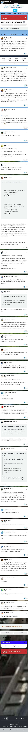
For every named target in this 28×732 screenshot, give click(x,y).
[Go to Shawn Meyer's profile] (2, 110)
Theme (11, 724)
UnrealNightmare (8, 421)
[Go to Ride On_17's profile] (2, 407)
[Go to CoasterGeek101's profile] (2, 68)
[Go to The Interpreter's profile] (2, 393)
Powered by (20, 726)
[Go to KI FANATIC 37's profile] (2, 547)
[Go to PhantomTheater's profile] (2, 164)
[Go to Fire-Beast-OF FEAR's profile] (2, 277)
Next (23, 34)
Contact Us (9, 722)
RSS (20, 722)
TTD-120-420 (7, 132)
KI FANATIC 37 (7, 546)
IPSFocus (16, 724)
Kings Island (16, 28)
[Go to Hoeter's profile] (2, 178)
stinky (5, 252)
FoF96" (5, 589)
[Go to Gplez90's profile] (2, 350)
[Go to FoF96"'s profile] (2, 590)
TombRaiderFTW (8, 37)
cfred (5, 520)
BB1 (5, 291)
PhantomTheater (8, 164)
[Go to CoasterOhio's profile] (2, 320)
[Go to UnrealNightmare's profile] (2, 422)
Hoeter (5, 177)
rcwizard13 (6, 488)
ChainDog (6, 612)
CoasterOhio (7, 319)
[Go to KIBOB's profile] (2, 146)
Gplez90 (6, 349)
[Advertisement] (14, 670)
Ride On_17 (6, 406)
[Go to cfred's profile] (2, 521)
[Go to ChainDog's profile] (2, 613)
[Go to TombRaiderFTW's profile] (2, 38)
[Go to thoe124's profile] (2, 336)
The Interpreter (7, 392)
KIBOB (5, 145)
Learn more (2, 2)
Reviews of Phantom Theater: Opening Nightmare (11, 17)
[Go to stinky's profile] (2, 252)
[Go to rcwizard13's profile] (2, 489)
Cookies (14, 722)
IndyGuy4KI (5, 28)
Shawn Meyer (7, 109)
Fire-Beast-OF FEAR (8, 276)
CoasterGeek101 (8, 67)
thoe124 (6, 335)
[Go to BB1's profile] (2, 292)
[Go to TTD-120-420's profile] (2, 132)
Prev (5, 34)
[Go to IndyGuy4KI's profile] (2, 28)
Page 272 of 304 (13, 34)
